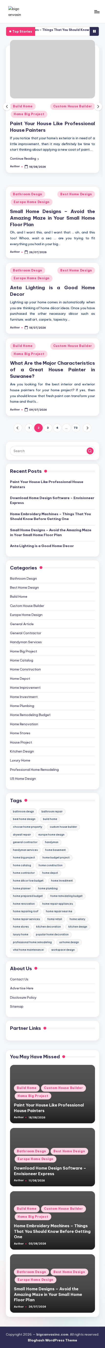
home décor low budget (28, 880)
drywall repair (22, 834)
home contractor (24, 872)
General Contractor (25, 633)
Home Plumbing (22, 706)
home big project (24, 857)
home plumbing (48, 888)
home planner (22, 888)
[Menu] (96, 11)
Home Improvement (25, 687)
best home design (24, 819)
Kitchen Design (22, 751)
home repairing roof (25, 911)
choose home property (27, 826)
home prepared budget (28, 896)
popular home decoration (52, 934)
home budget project (56, 857)
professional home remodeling (32, 942)
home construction (51, 865)
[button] (24, 158)
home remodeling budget (66, 896)
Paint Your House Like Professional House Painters (46, 484)
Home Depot (20, 678)
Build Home (23, 106)
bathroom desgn (23, 811)
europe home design (51, 834)
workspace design (63, 949)
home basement (55, 850)
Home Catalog (21, 660)
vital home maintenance (28, 949)
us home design (69, 942)
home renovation (24, 903)
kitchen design (77, 926)
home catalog (22, 865)
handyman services (25, 850)
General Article (22, 624)
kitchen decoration (48, 926)
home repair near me (59, 911)
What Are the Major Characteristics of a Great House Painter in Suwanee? (52, 369)
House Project (21, 742)
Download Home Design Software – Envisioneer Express (52, 500)
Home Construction (25, 669)
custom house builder (63, 826)
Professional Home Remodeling (34, 769)
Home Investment (24, 697)
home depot (50, 872)
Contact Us (19, 979)
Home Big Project (29, 114)
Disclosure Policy (23, 997)
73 (76, 427)
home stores (21, 926)
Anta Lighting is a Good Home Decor (42, 546)
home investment (62, 880)
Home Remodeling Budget (30, 715)
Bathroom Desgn (27, 194)
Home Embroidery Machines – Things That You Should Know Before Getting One (50, 516)
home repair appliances (57, 903)
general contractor (25, 842)
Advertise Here (21, 988)
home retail (54, 919)
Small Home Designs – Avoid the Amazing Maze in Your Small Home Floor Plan (52, 217)
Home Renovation (24, 724)
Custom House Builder (72, 106)
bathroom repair (52, 811)
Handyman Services (26, 642)
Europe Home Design (32, 202)
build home (50, 819)
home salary (77, 919)
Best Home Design (76, 194)
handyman (51, 842)
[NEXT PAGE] (87, 428)
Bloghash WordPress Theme (52, 1340)
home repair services (26, 919)
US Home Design (23, 778)
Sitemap (16, 1006)
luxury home (20, 934)
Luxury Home (20, 760)
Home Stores (20, 733)
